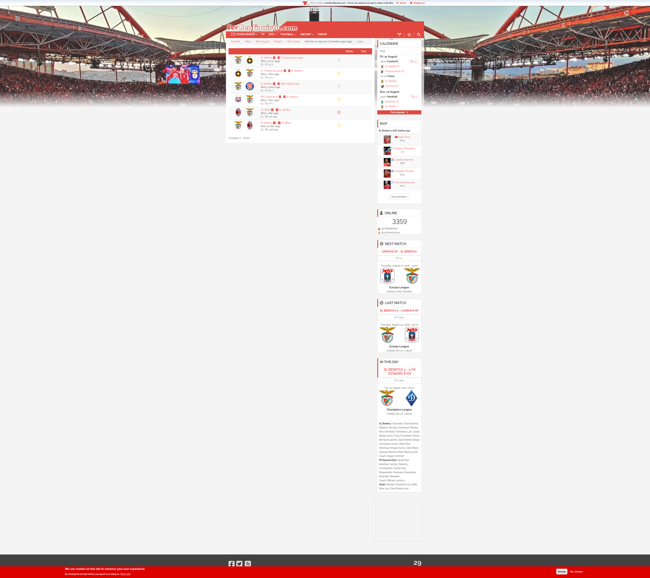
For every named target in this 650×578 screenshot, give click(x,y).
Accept (562, 571)
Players (278, 41)
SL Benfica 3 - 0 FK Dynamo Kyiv (400, 372)
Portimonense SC (394, 71)
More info (125, 573)
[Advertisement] (336, 26)
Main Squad (262, 41)
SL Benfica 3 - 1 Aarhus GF (399, 310)
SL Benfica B (392, 66)
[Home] (261, 23)
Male (248, 41)
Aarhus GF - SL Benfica (399, 251)
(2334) (401, 317)
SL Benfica (391, 81)
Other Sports (246, 34)
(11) (401, 258)
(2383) (401, 380)
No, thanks (576, 571)
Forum (322, 34)
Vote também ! (399, 196)
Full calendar (398, 112)
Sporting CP (392, 101)
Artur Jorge (293, 41)
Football (288, 34)
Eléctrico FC (392, 86)
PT (263, 34)
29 (417, 562)
